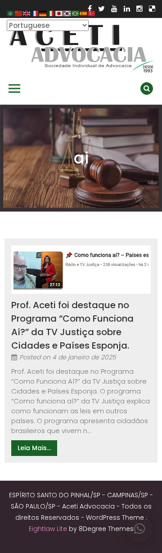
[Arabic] (11, 13)
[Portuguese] (76, 13)
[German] (43, 13)
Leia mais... (34, 447)
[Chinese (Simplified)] (19, 13)
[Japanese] (59, 13)
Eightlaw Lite (49, 528)
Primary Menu (14, 88)
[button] (139, 528)
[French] (35, 13)
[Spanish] (84, 13)
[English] (27, 13)
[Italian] (51, 13)
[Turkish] (92, 13)
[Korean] (67, 13)
